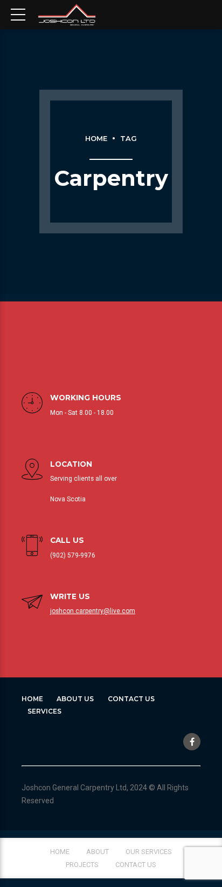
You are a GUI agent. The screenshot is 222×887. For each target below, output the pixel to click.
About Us (75, 699)
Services (44, 711)
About (97, 852)
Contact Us (131, 699)
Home (96, 139)
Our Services (149, 852)
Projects (82, 865)
